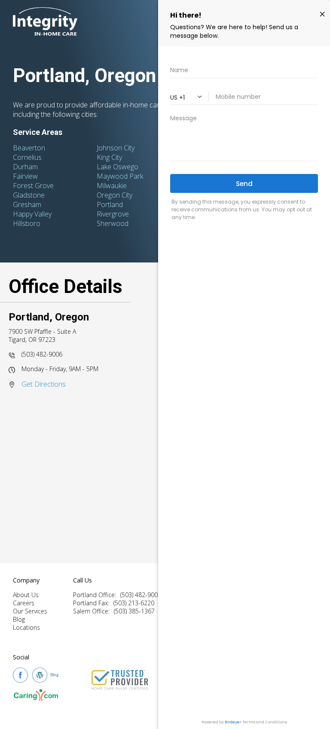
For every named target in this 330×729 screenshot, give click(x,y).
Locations (26, 627)
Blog (19, 619)
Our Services (30, 611)
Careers (23, 603)
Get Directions (43, 384)
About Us (26, 595)
